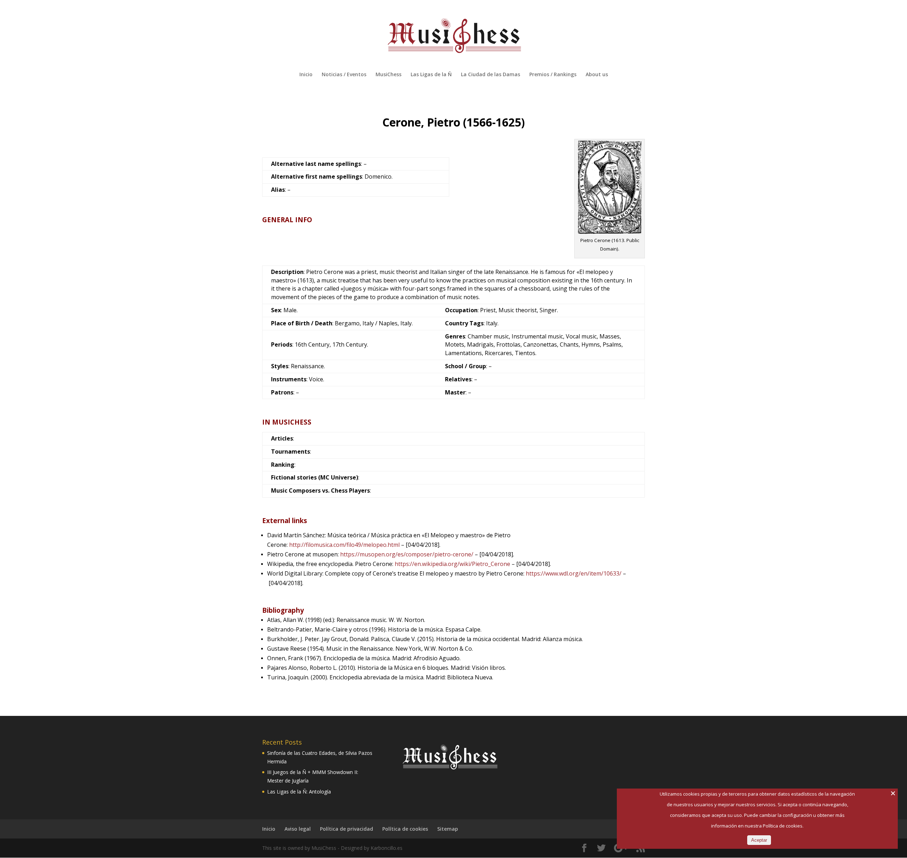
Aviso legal (298, 828)
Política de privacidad (346, 828)
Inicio (305, 75)
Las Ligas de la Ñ (431, 75)
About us (597, 75)
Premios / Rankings (552, 75)
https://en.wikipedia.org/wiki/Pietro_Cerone (452, 564)
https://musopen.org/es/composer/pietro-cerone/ (406, 554)
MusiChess (388, 75)
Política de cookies (405, 828)
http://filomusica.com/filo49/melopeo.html (344, 545)
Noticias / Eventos (344, 75)
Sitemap (447, 828)
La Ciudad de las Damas (490, 75)
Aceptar (759, 840)
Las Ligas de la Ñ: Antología (299, 791)
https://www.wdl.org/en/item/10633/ (573, 573)
